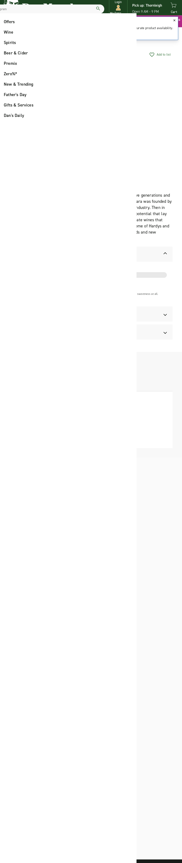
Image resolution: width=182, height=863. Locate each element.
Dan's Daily (14, 115)
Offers (9, 22)
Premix (10, 63)
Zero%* (10, 74)
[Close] (174, 20)
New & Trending (18, 84)
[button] (118, 8)
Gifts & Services (18, 105)
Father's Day (15, 94)
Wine (8, 32)
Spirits (10, 42)
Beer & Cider (16, 53)
